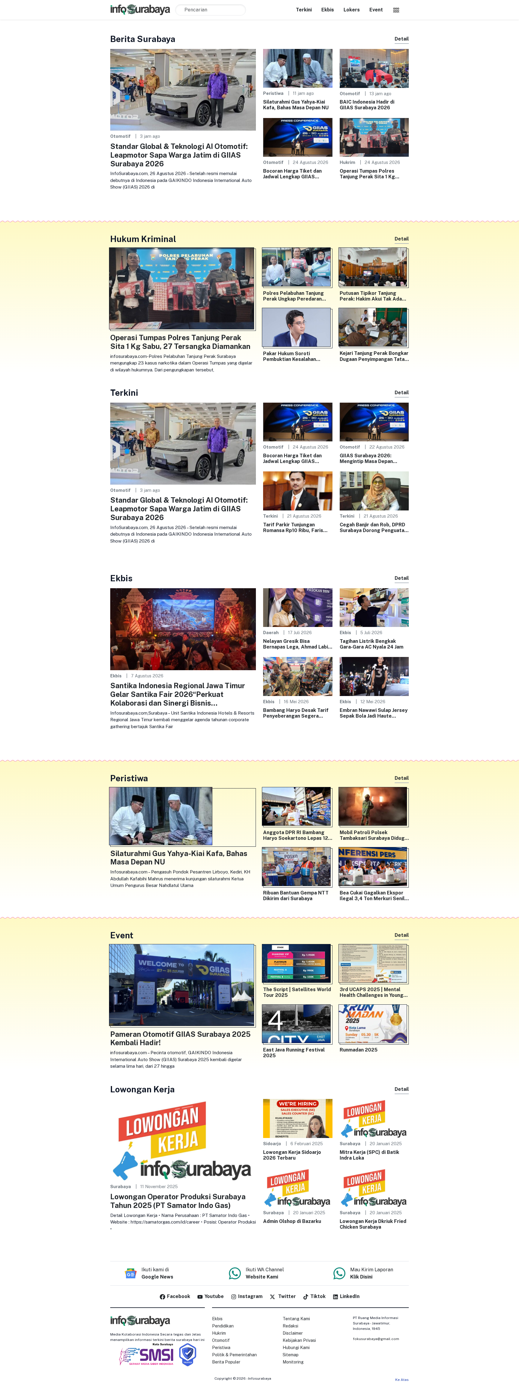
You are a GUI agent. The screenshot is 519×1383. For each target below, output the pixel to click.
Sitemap (291, 1354)
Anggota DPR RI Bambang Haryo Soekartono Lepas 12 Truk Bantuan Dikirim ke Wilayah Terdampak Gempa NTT (295, 835)
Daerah (271, 632)
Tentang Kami (296, 1318)
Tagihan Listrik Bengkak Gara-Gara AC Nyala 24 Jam (371, 644)
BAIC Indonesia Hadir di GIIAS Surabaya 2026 (367, 104)
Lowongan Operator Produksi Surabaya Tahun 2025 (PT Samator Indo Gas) (178, 1200)
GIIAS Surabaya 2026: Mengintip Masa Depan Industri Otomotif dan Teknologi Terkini (366, 458)
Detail (402, 39)
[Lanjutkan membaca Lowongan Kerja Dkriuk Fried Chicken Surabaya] (374, 1187)
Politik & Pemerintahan (234, 1354)
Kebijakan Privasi (299, 1340)
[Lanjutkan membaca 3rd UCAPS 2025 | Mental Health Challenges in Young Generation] (374, 964)
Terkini (304, 10)
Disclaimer (293, 1333)
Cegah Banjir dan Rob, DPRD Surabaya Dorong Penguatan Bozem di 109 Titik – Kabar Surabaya (373, 527)
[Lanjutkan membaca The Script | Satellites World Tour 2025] (297, 964)
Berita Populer (226, 1362)
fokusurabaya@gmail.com (376, 1339)
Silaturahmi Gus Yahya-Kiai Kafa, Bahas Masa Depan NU (296, 104)
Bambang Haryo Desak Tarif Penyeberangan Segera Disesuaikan (296, 713)
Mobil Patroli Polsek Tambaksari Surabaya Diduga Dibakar (373, 835)
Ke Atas (402, 1380)
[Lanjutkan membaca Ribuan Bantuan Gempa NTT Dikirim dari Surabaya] (297, 867)
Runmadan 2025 (359, 1050)
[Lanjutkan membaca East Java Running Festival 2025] (297, 1025)
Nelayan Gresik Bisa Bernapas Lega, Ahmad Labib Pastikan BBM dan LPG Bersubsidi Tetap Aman (297, 644)
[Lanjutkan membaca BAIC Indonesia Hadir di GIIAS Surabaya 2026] (374, 68)
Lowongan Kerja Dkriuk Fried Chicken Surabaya (373, 1224)
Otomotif (120, 136)
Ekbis (327, 10)
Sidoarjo (272, 1143)
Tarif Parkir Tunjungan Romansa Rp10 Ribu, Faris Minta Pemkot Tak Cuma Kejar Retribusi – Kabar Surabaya (293, 527)
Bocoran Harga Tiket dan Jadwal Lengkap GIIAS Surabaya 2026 (292, 174)
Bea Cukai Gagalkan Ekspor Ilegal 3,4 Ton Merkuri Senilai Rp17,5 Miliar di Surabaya (374, 895)
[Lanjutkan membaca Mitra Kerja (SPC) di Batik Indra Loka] (374, 1118)
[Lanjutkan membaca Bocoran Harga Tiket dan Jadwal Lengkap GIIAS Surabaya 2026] (297, 137)
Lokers (352, 10)
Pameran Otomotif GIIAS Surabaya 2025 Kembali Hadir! (180, 1038)
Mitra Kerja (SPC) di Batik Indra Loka (369, 1155)
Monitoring (293, 1362)
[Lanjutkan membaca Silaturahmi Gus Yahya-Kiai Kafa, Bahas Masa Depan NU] (297, 68)
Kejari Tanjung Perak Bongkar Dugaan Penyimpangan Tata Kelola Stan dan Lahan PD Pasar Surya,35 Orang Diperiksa (374, 356)
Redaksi (290, 1326)
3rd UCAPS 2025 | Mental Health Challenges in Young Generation (371, 992)
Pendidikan (223, 1326)
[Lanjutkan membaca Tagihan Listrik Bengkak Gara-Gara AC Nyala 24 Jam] (374, 607)
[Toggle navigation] (396, 10)
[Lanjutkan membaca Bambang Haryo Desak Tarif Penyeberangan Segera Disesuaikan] (297, 676)
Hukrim (347, 162)
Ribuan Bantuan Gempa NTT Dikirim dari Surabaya (296, 895)
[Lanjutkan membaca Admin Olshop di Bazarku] (297, 1187)
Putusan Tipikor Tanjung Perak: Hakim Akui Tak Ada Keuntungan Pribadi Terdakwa (371, 296)
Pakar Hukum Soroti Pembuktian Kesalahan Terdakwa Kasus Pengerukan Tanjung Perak (297, 356)
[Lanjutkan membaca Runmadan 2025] (374, 1025)
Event (376, 10)
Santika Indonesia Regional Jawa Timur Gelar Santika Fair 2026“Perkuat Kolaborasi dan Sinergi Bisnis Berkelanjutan (177, 694)
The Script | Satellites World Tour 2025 (297, 992)
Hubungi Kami (296, 1347)
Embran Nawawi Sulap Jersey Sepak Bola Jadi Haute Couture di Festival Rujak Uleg (374, 713)
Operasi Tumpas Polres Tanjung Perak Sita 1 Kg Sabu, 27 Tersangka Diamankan (367, 174)
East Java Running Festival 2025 (294, 1052)
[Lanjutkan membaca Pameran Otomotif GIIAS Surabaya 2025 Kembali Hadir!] (183, 986)
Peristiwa (273, 93)
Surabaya (120, 1186)
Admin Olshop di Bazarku (292, 1221)
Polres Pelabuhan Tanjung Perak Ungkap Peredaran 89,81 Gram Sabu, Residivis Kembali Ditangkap (295, 296)
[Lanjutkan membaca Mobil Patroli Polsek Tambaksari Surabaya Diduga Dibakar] (374, 807)
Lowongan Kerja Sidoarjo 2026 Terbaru (292, 1155)
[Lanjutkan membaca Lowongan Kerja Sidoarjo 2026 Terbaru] (297, 1118)
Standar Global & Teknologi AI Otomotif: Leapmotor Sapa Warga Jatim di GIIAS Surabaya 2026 (179, 155)
